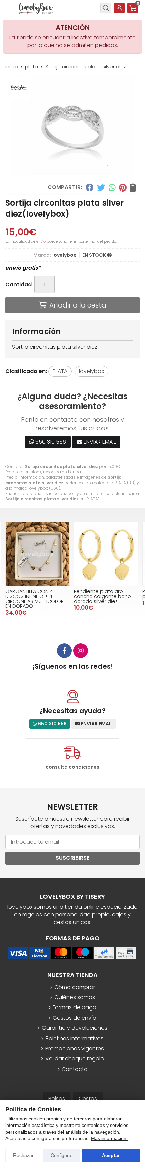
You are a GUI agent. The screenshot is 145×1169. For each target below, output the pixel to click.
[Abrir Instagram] (80, 650)
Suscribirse (72, 858)
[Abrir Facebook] (64, 650)
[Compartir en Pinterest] (122, 187)
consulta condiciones (72, 767)
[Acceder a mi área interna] (119, 8)
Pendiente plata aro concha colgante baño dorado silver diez (102, 596)
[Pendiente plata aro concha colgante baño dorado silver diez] (106, 554)
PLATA (120, 483)
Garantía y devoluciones (74, 1028)
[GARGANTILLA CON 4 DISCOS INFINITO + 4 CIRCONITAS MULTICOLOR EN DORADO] (37, 554)
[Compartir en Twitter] (101, 187)
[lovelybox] (36, 8)
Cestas (88, 1098)
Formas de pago (74, 1007)
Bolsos (56, 1098)
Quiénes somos (74, 997)
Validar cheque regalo (74, 1058)
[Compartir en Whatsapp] (112, 187)
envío (41, 241)
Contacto (75, 1069)
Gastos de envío (74, 1018)
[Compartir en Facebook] (89, 187)
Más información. (109, 1138)
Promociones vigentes (74, 1048)
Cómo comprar (74, 987)
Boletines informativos (75, 1038)
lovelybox (38, 488)
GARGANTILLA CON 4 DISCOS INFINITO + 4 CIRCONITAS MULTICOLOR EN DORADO (34, 598)
